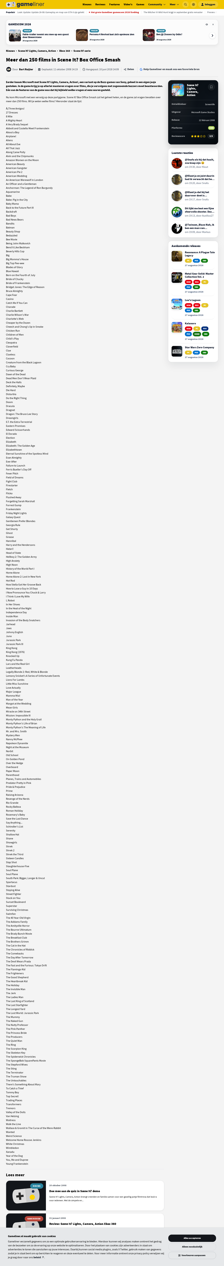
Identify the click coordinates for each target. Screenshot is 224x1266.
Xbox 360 (64, 51)
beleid (37, 1257)
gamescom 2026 (19, 24)
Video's (128, 4)
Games (140, 4)
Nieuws (87, 4)
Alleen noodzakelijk (192, 1246)
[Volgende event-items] (212, 35)
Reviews (100, 4)
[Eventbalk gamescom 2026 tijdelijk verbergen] (206, 24)
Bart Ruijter (26, 69)
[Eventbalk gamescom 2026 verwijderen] (213, 24)
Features (114, 4)
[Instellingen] (193, 4)
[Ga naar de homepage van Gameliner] (25, 4)
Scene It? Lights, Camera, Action (37, 51)
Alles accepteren (192, 1238)
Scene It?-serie (82, 51)
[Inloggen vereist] (211, 87)
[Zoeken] (185, 4)
